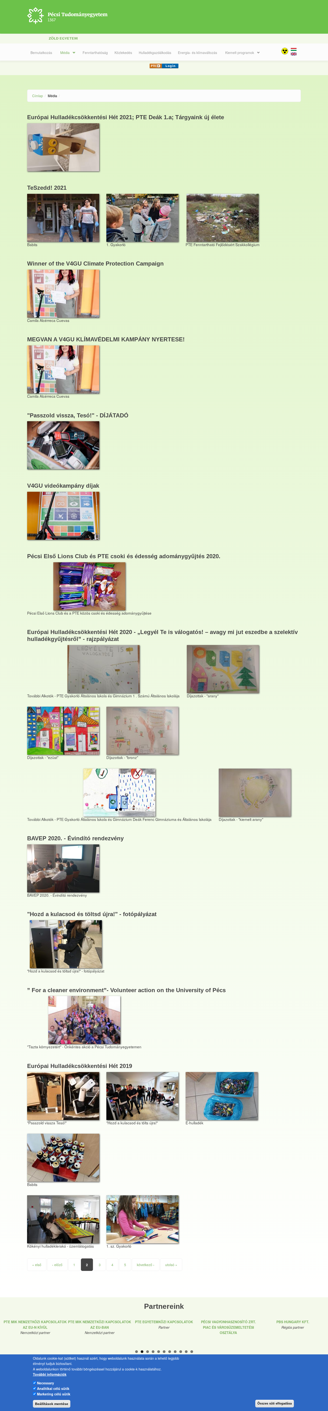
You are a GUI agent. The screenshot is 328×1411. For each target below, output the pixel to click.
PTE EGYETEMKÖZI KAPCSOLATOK (164, 1321)
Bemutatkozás (41, 52)
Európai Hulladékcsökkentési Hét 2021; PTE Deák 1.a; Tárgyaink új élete (125, 117)
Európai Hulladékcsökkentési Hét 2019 (79, 1066)
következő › (145, 1264)
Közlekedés (123, 52)
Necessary (45, 1383)
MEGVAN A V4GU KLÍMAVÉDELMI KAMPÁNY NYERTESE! (106, 339)
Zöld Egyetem (63, 38)
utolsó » (171, 1264)
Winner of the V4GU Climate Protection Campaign (95, 263)
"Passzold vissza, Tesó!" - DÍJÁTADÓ (77, 415)
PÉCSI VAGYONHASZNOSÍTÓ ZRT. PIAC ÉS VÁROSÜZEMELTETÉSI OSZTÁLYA (228, 1327)
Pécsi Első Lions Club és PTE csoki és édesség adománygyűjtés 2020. (123, 556)
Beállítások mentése (51, 1404)
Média (65, 52)
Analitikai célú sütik (53, 1388)
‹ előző (57, 1264)
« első (36, 1264)
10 (186, 1351)
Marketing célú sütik (53, 1393)
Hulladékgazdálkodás (155, 52)
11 (191, 1351)
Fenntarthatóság (95, 52)
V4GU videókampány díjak (63, 485)
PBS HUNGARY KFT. (292, 1321)
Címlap (37, 95)
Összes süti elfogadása (274, 1403)
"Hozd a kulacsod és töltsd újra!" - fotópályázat (92, 914)
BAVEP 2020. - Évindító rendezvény (75, 838)
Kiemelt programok (239, 52)
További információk (50, 1374)
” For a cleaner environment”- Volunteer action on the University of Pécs (126, 990)
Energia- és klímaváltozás (197, 52)
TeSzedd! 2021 (47, 187)
